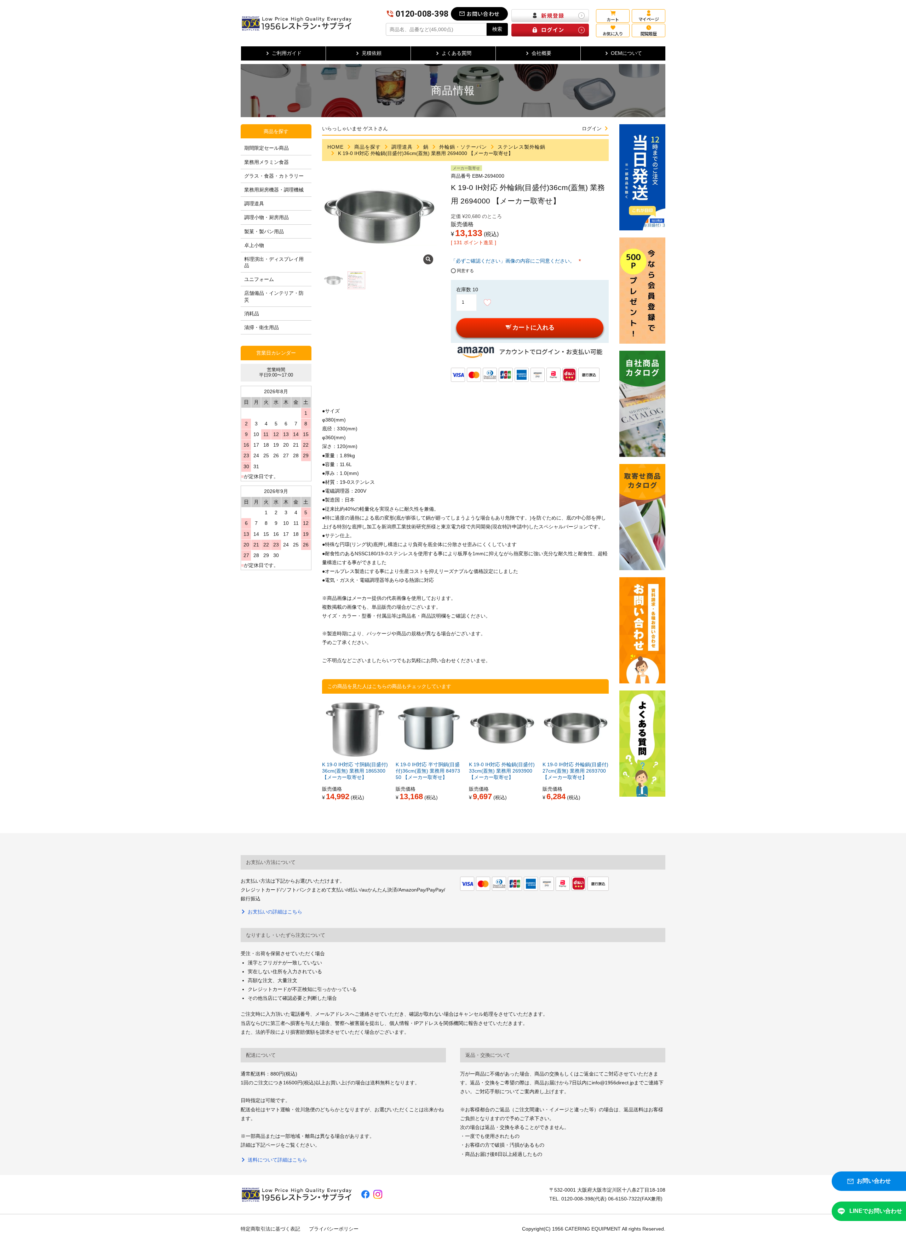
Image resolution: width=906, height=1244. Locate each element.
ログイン (592, 128)
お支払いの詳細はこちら (275, 912)
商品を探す (367, 147)
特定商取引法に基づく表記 (270, 1229)
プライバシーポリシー (334, 1229)
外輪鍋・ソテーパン (463, 147)
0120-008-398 (422, 14)
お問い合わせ (483, 13)
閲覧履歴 (649, 33)
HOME (335, 147)
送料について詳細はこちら (277, 1160)
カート (613, 19)
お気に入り (613, 33)
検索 (497, 29)
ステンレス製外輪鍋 (521, 147)
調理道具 (402, 147)
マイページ (648, 19)
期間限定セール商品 (266, 148)
